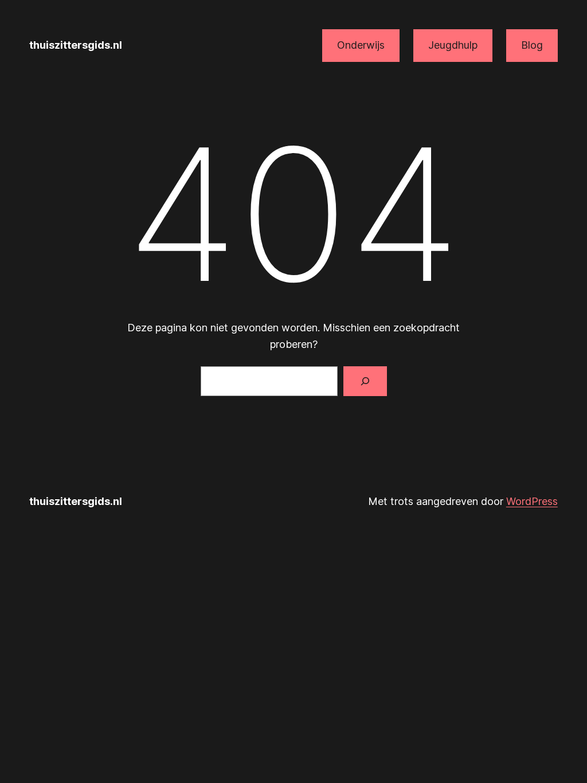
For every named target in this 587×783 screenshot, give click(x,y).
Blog (532, 45)
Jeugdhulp (453, 45)
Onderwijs (361, 45)
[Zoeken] (365, 381)
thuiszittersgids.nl (75, 45)
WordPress (532, 501)
